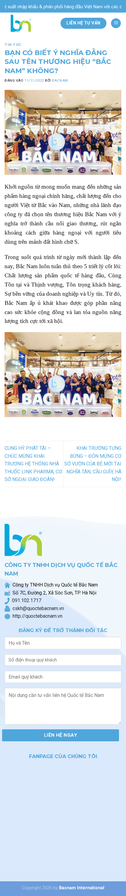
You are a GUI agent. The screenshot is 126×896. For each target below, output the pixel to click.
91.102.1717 (28, 600)
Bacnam (60, 81)
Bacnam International (81, 887)
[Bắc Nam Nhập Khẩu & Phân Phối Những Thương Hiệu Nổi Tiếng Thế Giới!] (22, 23)
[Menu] (116, 23)
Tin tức (13, 45)
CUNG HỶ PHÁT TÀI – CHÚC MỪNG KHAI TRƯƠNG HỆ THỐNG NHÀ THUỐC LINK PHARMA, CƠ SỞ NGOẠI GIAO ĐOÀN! (33, 463)
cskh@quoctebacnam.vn (37, 608)
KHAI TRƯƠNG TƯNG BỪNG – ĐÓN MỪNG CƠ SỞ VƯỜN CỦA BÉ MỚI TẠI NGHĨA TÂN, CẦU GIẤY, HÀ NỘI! (92, 463)
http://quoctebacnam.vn (36, 616)
